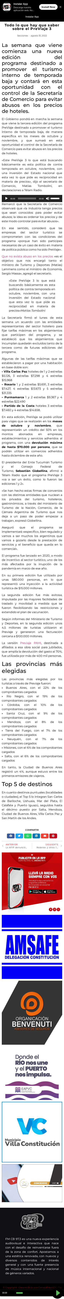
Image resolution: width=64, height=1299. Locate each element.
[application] (32, 198)
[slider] (55, 198)
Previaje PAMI (30, 643)
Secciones (22, 35)
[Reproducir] (6, 198)
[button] (11, 836)
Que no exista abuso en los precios (27, 256)
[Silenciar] (47, 198)
